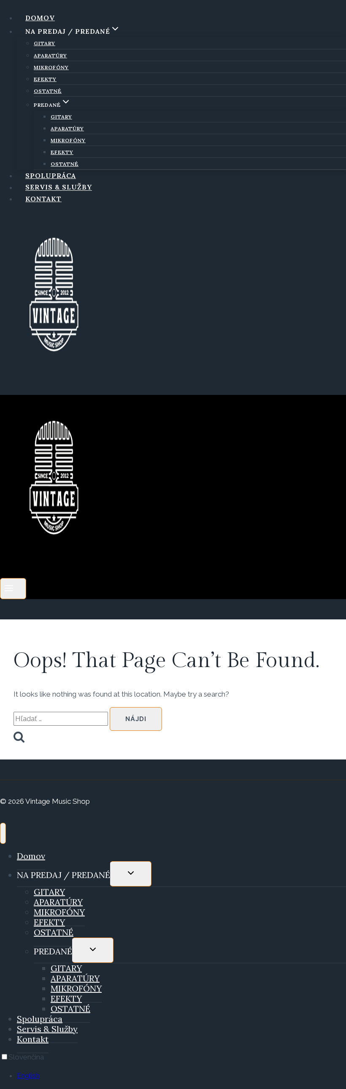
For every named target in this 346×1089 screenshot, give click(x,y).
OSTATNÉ (48, 91)
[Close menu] (3, 833)
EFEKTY (45, 79)
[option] (181, 1075)
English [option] (28, 1075)
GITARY (44, 43)
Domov (40, 18)
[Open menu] (13, 588)
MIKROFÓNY (51, 67)
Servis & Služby (58, 187)
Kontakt (43, 199)
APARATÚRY (50, 55)
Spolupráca (50, 175)
